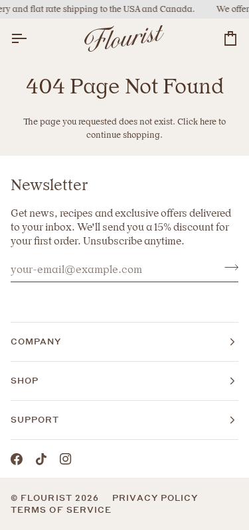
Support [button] (35, 420)
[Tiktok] (41, 459)
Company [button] (36, 341)
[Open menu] (30, 39)
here (208, 122)
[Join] (227, 267)
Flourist (48, 498)
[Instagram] (66, 459)
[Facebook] (17, 459)
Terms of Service (61, 510)
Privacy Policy (155, 498)
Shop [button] (25, 381)
